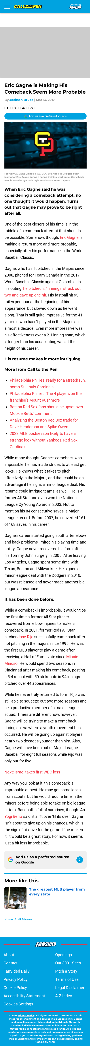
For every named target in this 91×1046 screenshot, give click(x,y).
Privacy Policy (16, 979)
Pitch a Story (66, 971)
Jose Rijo (25, 636)
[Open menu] (7, 6)
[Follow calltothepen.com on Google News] (79, 859)
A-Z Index (63, 995)
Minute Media (26, 1015)
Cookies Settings (18, 1004)
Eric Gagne (69, 237)
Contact (10, 963)
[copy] (31, 108)
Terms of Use (67, 979)
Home (8, 919)
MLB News (25, 919)
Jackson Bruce (21, 100)
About (9, 954)
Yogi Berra (13, 816)
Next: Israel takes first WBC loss (32, 772)
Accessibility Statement (24, 995)
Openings (63, 954)
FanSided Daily (17, 971)
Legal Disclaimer (69, 987)
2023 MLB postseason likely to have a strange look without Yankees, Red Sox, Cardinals (44, 440)
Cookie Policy (15, 987)
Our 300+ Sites (68, 963)
